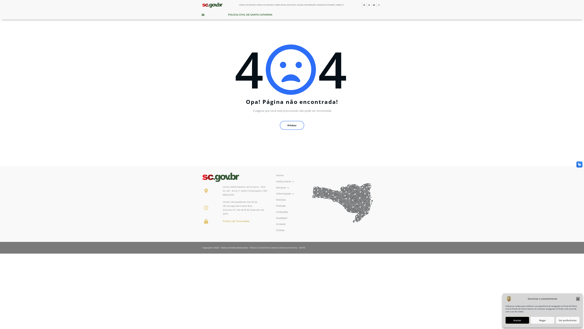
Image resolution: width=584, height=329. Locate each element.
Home (279, 175)
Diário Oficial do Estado (285, 5)
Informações (283, 193)
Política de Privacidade (236, 221)
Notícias (280, 199)
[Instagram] (379, 5)
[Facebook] (364, 5)
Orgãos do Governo (326, 5)
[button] (577, 298)
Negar (542, 320)
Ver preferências (568, 320)
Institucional (283, 181)
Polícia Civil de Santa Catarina (250, 14)
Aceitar (517, 320)
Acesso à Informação (306, 5)
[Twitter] (369, 5)
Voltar (293, 125)
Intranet (281, 224)
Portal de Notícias (247, 5)
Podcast (281, 205)
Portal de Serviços (265, 5)
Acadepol (281, 218)
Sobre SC (340, 5)
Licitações (282, 211)
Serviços (281, 187)
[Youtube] (374, 5)
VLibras (280, 230)
